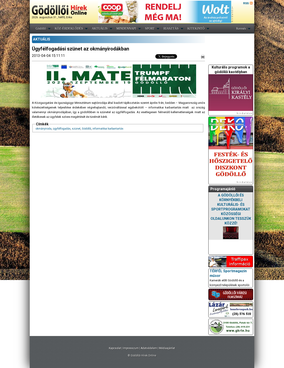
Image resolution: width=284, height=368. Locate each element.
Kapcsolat (115, 348)
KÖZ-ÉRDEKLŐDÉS (69, 28)
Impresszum (131, 348)
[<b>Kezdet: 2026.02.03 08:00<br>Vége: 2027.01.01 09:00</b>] (230, 232)
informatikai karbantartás (108, 128)
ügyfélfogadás (62, 128)
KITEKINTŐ (196, 28)
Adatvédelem (149, 348)
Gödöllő (41, 28)
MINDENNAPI (126, 28)
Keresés (241, 28)
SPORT (150, 28)
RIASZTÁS (171, 28)
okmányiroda (43, 128)
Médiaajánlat (167, 348)
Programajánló (222, 189)
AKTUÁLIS (100, 28)
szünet (76, 128)
